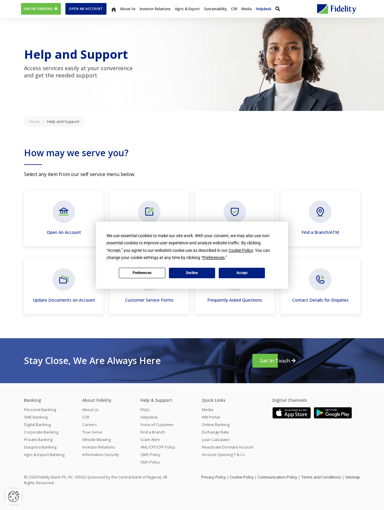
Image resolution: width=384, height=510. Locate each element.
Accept (242, 273)
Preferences (142, 273)
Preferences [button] (213, 257)
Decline (192, 273)
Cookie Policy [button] (241, 250)
